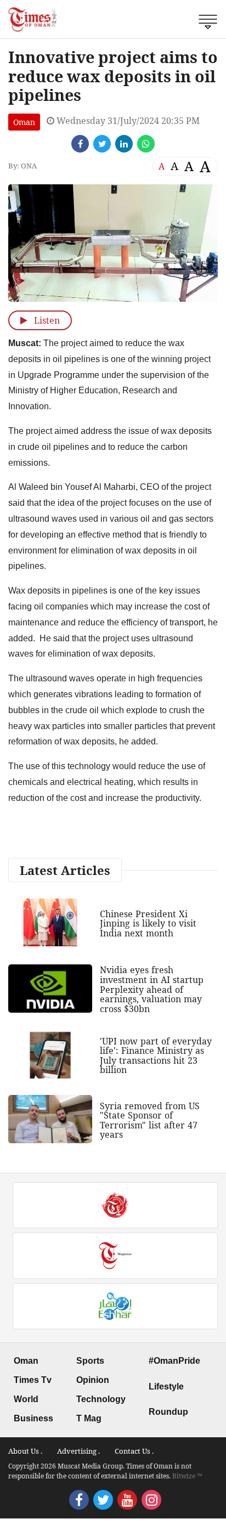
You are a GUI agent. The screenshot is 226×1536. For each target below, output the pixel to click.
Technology (101, 1399)
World (26, 1399)
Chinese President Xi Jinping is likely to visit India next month (148, 923)
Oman (24, 122)
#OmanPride (174, 1360)
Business (33, 1418)
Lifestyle (166, 1386)
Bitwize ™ (187, 1476)
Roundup (168, 1411)
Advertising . (78, 1451)
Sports (90, 1360)
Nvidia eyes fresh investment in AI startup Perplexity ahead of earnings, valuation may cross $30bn (152, 989)
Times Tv (33, 1380)
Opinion (92, 1380)
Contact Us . (134, 1451)
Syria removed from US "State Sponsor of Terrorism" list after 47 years (150, 1120)
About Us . (25, 1451)
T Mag (88, 1418)
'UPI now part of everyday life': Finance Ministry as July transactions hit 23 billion (156, 1055)
